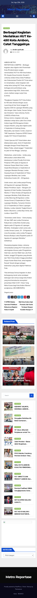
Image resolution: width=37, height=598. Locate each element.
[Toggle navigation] (17, 16)
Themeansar (18, 589)
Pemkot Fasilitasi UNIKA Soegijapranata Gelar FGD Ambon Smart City (23, 490)
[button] (30, 16)
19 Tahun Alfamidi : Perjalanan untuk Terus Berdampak (18, 380)
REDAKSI (20, 593)
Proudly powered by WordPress (13, 586)
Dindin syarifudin (18, 50)
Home (15, 593)
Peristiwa (6, 28)
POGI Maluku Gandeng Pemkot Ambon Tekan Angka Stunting (22, 455)
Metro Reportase (18, 9)
